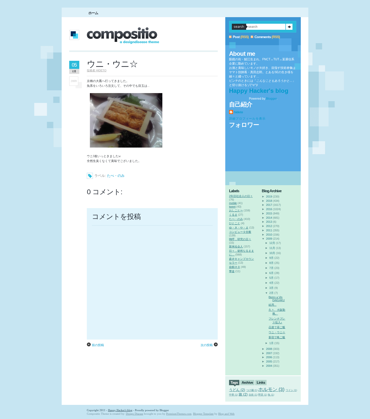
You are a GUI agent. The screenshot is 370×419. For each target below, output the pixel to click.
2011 (269, 230)
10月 (272, 253)
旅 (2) (243, 394)
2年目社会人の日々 (241, 196)
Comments (262, 37)
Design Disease (134, 413)
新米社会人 (236, 246)
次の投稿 (207, 345)
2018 (269, 200)
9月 (271, 257)
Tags (234, 382)
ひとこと (234, 223)
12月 (272, 242)
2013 (269, 221)
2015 (269, 213)
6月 (271, 272)
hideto (238, 112)
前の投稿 (98, 345)
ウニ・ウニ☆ (112, 64)
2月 (271, 292)
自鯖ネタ (234, 266)
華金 (232, 271)
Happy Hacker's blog (258, 90)
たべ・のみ (116, 176)
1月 (271, 343)
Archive (247, 382)
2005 (269, 361)
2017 (269, 204)
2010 (269, 234)
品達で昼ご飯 (277, 327)
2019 (269, 196)
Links (261, 382)
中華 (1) (233, 394)
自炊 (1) (253, 394)
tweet (232, 206)
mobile (233, 203)
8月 (271, 262)
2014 (269, 217)
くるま (233, 214)
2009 (269, 238)
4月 (271, 282)
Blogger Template (203, 413)
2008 (269, 348)
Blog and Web (226, 413)
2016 (269, 209)
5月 (271, 277)
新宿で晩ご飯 (277, 337)
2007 (269, 353)
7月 (271, 267)
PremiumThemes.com (179, 413)
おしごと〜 (236, 210)
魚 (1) (271, 394)
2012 (269, 226)
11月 (272, 247)
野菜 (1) (262, 394)
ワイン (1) (291, 390)
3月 (271, 287)
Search (289, 27)
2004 (269, 365)
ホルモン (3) (271, 389)
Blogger (271, 98)
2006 (269, 357)
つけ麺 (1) (251, 390)
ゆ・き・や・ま (238, 227)
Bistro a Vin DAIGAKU (277, 299)
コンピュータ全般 (240, 231)
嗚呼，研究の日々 (240, 239)
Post (236, 37)
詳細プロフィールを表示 (247, 118)
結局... (272, 304)
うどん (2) (237, 390)
